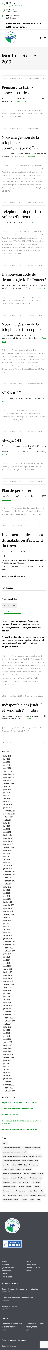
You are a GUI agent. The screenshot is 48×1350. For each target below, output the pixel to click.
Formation (6, 1182)
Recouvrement (35, 185)
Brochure (5, 659)
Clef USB (18, 297)
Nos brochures (31, 1264)
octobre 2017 (8, 1054)
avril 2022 (6, 896)
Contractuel (27, 1169)
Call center (39, 175)
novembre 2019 (8, 978)
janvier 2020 (7, 972)
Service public (38, 1191)
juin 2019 (6, 993)
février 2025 (7, 805)
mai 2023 (6, 856)
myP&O (30, 413)
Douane (26, 1174)
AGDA (36, 1161)
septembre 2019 (9, 984)
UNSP (17, 117)
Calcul (29, 110)
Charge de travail (8, 178)
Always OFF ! (13, 440)
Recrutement (31, 511)
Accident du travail (35, 656)
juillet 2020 (7, 954)
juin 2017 (6, 1063)
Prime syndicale (31, 1327)
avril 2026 (6, 765)
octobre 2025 (8, 780)
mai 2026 (6, 762)
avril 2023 (6, 859)
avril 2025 (6, 798)
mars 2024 (7, 832)
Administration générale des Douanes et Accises (18, 1161)
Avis (33, 175)
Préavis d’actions (23, 185)
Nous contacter (7, 1277)
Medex (11, 672)
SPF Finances (16, 417)
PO (16, 511)
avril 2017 (6, 1069)
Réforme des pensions (10, 1115)
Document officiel (8, 662)
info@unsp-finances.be (14, 5)
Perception (12, 185)
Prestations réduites (25, 675)
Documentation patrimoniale (12, 182)
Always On (18, 464)
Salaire (4, 417)
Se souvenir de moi (11, 599)
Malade (24, 665)
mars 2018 (7, 1039)
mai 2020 (6, 960)
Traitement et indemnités (10, 1200)
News (6, 110)
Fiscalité (34, 182)
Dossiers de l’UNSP (33, 1268)
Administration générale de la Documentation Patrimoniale (21, 1148)
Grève (40, 182)
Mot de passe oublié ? (12, 611)
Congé (33, 659)
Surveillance (9, 304)
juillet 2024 (7, 823)
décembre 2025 (8, 774)
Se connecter (9, 605)
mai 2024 (6, 829)
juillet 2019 (7, 990)
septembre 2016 (9, 1091)
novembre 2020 (8, 945)
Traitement (32, 417)
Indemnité (26, 1182)
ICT (26, 300)
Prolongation (6, 681)
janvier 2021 (7, 939)
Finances (35, 110)
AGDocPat (17, 175)
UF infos (29, 1261)
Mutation (17, 672)
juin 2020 (6, 957)
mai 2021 (6, 926)
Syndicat (5, 117)
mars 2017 (7, 1072)
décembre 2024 (8, 811)
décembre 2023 (8, 838)
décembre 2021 (8, 905)
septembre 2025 (9, 783)
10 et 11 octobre (20, 728)
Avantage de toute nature (28, 410)
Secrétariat (6, 731)
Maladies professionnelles (25, 669)
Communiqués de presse (35, 1324)
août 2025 (6, 786)
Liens (28, 1330)
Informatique (33, 300)
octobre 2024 (8, 817)
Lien (20, 665)
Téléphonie (40, 188)
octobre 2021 (8, 911)
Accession (18, 508)
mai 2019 (6, 996)
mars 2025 (7, 802)
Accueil (4, 1261)
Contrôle (39, 659)
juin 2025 (6, 792)
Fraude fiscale (16, 1182)
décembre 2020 (8, 942)
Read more (21, 101)
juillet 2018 (7, 1027)
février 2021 (7, 935)
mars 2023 (7, 862)
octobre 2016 (8, 1088)
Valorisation (24, 117)
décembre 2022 (8, 872)
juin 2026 (6, 759)
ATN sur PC (11, 392)
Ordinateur (37, 413)
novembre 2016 (8, 1085)
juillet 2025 (7, 789)
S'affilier (4, 1274)
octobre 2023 (8, 844)
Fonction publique (36, 1178)
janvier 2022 (7, 902)
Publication (16, 681)
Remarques (6, 188)
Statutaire (19, 514)
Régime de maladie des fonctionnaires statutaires (20, 1102)
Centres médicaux (15, 659)
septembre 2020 (9, 951)
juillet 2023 (7, 850)
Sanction (41, 300)
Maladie (31, 665)
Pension (23, 114)
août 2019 (6, 987)
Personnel (40, 508)
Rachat (29, 114)
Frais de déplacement (31, 662)
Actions (4, 1330)
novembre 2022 (8, 875)
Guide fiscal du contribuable (12, 1324)
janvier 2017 (7, 1079)
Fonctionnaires (14, 114)
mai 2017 (6, 1066)
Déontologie (12, 300)
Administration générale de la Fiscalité (15, 1152)
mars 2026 (7, 768)
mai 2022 (6, 893)
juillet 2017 (7, 1060)
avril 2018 (6, 1036)
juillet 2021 (7, 920)
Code (23, 297)
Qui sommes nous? (8, 1268)
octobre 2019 (8, 981)
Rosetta (40, 511)
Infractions (13, 665)
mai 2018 (6, 1033)
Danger (4, 300)
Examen (40, 1174)
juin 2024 (6, 826)
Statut (20, 1195)
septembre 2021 (9, 914)
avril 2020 (6, 963)
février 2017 (7, 1075)
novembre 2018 (8, 1015)
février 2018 (7, 1042)
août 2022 (6, 884)
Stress (16, 188)
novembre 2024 (8, 814)
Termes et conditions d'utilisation (14, 1340)
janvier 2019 (7, 1009)
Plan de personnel (17, 490)
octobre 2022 (8, 878)
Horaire (4, 185)
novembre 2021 (8, 908)
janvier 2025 (7, 808)
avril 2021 (6, 929)
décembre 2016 (8, 1082)
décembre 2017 (8, 1048)
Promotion (22, 511)
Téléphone (5, 684)
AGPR (29, 175)
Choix (40, 410)
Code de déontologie (33, 297)
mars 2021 (7, 932)
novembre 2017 (8, 1051)
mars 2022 (7, 899)
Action (17, 166)
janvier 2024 (7, 835)
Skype (25, 467)
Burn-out (27, 1165)
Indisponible (37, 728)
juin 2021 (6, 923)
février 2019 (7, 1005)
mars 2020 (7, 966)
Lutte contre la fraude (9, 1187)
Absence (18, 656)
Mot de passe (7, 588)
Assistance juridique (9, 1327)
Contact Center (30, 178)
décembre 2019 (8, 975)
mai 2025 (6, 795)
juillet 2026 (7, 756)
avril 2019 (6, 999)
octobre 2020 (8, 948)
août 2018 (6, 1024)
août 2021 (6, 917)
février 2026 (7, 771)
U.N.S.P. (12, 117)
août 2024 (6, 820)
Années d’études (20, 110)
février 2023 (7, 865)
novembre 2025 (8, 777)
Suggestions (24, 188)
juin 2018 (6, 1030)
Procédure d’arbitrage (34, 678)
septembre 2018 (9, 1021)
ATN (16, 410)
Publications (6, 1271)
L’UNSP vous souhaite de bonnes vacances (17, 1109)
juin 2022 (6, 890)
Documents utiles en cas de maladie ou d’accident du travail (22, 540)
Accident (24, 656)
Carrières (35, 1165)
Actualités (5, 1264)
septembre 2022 (9, 881)
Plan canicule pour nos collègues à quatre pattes (19, 1129)
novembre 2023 (8, 841)
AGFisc (23, 175)
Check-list (26, 659)
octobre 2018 (8, 1018)
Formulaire (19, 662)
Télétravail (24, 1200)
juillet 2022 (7, 887)
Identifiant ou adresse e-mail (14, 576)
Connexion (40, 464)
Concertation (19, 178)
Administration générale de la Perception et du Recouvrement (22, 1156)
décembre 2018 (8, 1012)
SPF (41, 114)
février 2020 (7, 969)
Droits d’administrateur (10, 413)
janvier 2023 (7, 868)
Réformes (36, 114)
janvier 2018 (7, 1045)
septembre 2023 (9, 847)
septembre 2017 (9, 1057)
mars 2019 (7, 1002)
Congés (18, 1169)
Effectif (25, 508)
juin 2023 (6, 853)
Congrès (29, 728)
